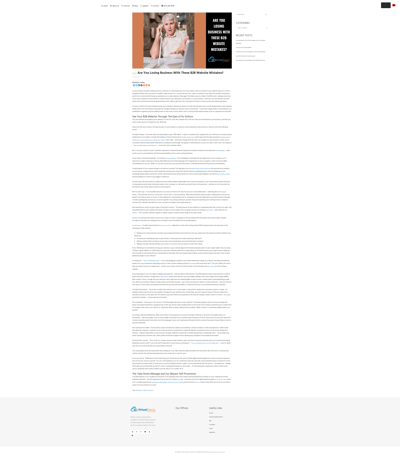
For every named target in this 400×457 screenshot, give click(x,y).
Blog (210, 421)
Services (211, 413)
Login (385, 5)
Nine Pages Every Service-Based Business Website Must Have (250, 60)
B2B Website (139, 390)
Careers (211, 428)
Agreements (212, 432)
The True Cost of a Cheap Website (243, 48)
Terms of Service (221, 452)
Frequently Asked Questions (216, 417)
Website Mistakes (149, 390)
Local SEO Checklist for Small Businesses (245, 56)
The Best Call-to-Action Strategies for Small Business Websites (250, 52)
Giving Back (212, 425)
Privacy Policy (213, 452)
